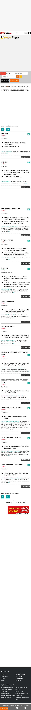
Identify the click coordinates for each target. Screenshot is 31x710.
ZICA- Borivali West (8, 301)
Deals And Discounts (6, 697)
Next (8, 129)
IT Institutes (24, 181)
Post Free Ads (14, 81)
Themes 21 (4, 134)
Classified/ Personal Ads (21, 693)
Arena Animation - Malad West (12, 438)
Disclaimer (18, 680)
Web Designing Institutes (17, 151)
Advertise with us (5, 676)
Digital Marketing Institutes (17, 229)
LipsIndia (4, 268)
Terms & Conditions (20, 674)
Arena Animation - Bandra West (12, 464)
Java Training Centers (6, 229)
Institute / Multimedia (11, 371)
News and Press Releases (7, 687)
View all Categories (20, 502)
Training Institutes (24, 316)
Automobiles (18, 695)
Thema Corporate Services (10, 209)
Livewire (4, 162)
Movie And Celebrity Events (8, 695)
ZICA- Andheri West (7, 327)
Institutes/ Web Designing (19, 183)
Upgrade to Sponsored (25, 157)
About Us (3, 674)
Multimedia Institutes (11, 399)
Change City (9, 502)
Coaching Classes (23, 421)
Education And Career (6, 689)
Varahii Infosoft (7, 240)
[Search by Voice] (17, 76)
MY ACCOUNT (5, 81)
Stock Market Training (22, 290)
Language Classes (14, 422)
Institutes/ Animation (15, 316)
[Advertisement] (15, 15)
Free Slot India (19, 678)
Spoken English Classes (15, 425)
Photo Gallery (19, 691)
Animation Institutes (19, 314)
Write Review (4, 138)
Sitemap (3, 680)
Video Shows (4, 691)
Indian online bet (5, 693)
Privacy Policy (18, 676)
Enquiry (3, 678)
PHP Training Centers (11, 228)
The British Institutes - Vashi (11, 408)
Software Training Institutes (7, 183)
